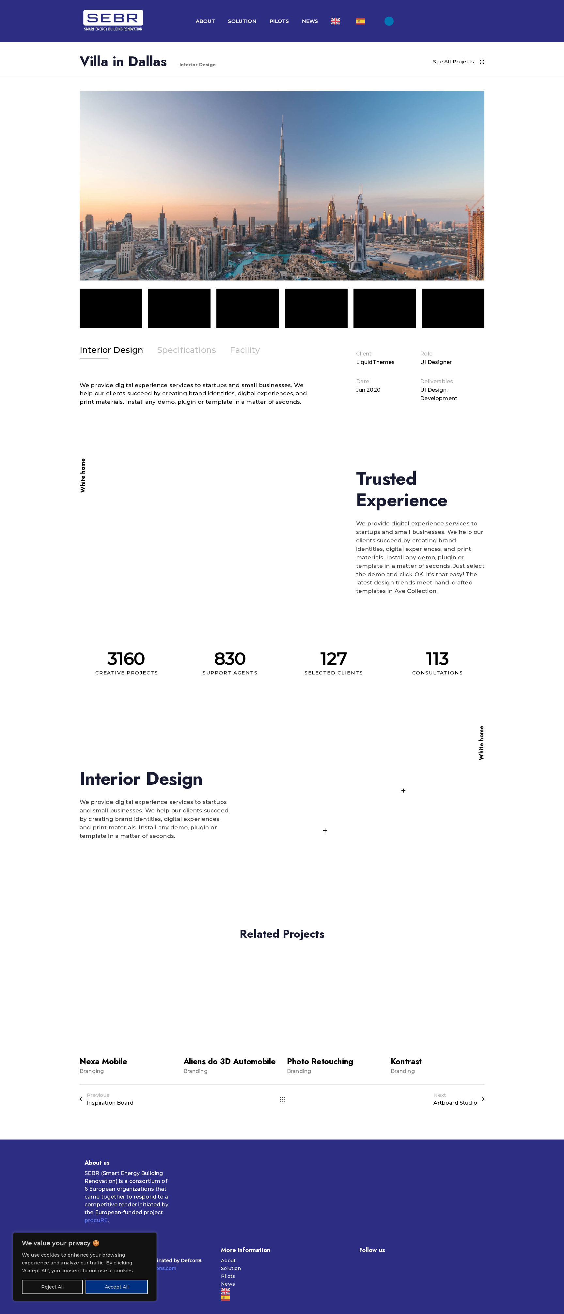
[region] (85, 1266)
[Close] (150, 1238)
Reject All (52, 1287)
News (310, 21)
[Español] (362, 21)
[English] (337, 21)
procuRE (96, 1220)
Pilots (279, 21)
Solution (242, 21)
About (205, 21)
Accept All (117, 1287)
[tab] (111, 350)
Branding (92, 1071)
